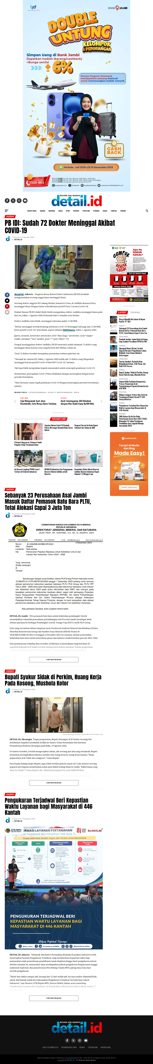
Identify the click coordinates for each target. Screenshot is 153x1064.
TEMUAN (123, 210)
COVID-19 (52, 392)
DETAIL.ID (18, 240)
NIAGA (60, 210)
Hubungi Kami (106, 1047)
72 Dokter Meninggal (37, 392)
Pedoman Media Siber (68, 1047)
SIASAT (105, 210)
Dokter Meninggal (65, 392)
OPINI (68, 210)
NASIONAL (52, 210)
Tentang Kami (93, 1047)
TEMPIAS (114, 210)
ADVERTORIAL (32, 210)
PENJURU (76, 210)
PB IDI (77, 392)
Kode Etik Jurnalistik (50, 1047)
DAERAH (42, 210)
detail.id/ (19, 294)
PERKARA (96, 210)
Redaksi (82, 1047)
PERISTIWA (86, 210)
